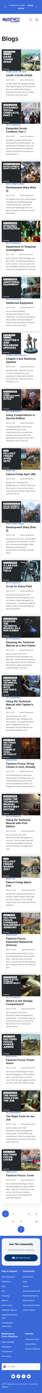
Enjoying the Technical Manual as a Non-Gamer (20, 644)
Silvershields (28, 1277)
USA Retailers (7, 1352)
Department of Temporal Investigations (21, 248)
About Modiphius (8, 1277)
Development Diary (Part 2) (21, 529)
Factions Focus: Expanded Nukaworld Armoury (19, 941)
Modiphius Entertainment (18, 1384)
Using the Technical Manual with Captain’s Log (19, 704)
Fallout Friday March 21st (18, 884)
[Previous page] (5, 1213)
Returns (5, 1301)
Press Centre (6, 1356)
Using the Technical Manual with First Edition (18, 823)
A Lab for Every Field (19, 586)
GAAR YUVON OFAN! (19, 75)
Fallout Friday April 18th (21, 474)
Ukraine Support (29, 1310)
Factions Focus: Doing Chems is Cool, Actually (20, 765)
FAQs (3, 1286)
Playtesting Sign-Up (30, 1296)
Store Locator (7, 1305)
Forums (25, 1286)
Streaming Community (31, 1291)
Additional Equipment (19, 302)
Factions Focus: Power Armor (20, 1061)
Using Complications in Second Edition (20, 417)
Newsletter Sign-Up (9, 1310)
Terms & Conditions (32, 1349)
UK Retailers (6, 1347)
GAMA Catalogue (8, 1342)
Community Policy (32, 1339)
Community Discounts (31, 1305)
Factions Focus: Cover (20, 1175)
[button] (5, 7)
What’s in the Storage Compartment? (19, 1002)
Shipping (5, 1296)
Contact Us (6, 1282)
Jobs (3, 1291)
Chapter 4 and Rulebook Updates (21, 360)
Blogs (25, 1282)
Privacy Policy (30, 1344)
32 (36, 1221)
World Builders (28, 1301)
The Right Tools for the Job (20, 1118)
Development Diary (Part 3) (21, 189)
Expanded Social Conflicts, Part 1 (16, 130)
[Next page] (21, 1229)
